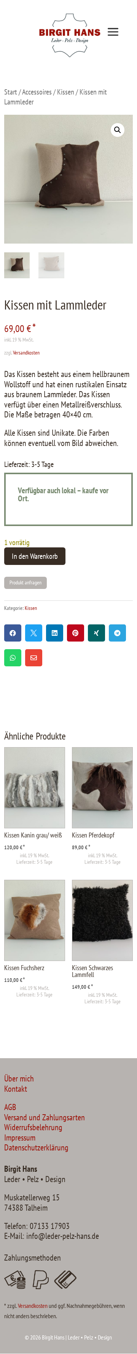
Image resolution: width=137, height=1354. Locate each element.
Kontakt (15, 1088)
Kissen (65, 92)
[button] (117, 130)
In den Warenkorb (35, 556)
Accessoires (37, 92)
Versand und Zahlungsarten (44, 1117)
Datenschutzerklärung (36, 1147)
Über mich (19, 1078)
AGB (10, 1107)
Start (10, 92)
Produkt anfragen (25, 582)
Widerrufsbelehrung (33, 1127)
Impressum (19, 1137)
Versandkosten (26, 352)
